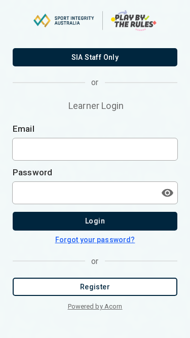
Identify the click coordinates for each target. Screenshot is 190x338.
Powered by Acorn (95, 306)
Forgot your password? (95, 240)
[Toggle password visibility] (167, 193)
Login (95, 221)
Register (95, 287)
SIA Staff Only (95, 57)
